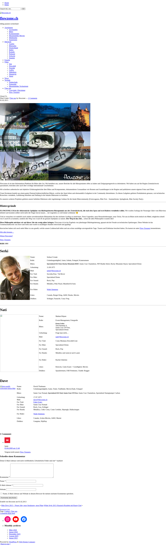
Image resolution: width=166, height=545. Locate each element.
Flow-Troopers (145, 228)
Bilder (7, 5)
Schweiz (12, 56)
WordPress (13, 542)
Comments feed (7, 513)
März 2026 (13, 530)
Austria (11, 44)
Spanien (12, 58)
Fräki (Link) (37, 402)
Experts (7, 60)
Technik (7, 80)
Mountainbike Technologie (18, 86)
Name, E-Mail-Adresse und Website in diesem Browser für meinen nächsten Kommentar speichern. (38, 494)
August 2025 (13, 536)
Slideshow (12, 72)
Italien (11, 50)
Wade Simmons (52, 289)
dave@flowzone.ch (40, 400)
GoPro (11, 70)
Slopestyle (12, 74)
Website (3, 489)
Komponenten (14, 34)
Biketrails (8, 42)
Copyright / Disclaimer (17, 90)
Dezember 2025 (14, 534)
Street (11, 76)
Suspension (13, 40)
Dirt (10, 64)
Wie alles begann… (7, 232)
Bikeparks (12, 46)
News (7, 78)
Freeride (12, 68)
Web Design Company (27, 542)
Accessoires (13, 30)
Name (3, 481)
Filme (7, 62)
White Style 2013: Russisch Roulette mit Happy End (62, 505)
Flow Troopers (14, 92)
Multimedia (13, 38)
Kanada (12, 52)
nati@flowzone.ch (62, 337)
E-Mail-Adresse (6, 485)
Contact (7, 511)
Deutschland (13, 48)
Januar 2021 (13, 538)
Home (7, 3)
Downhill (12, 66)
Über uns (8, 88)
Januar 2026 (13, 532)
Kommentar (5, 477)
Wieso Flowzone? (6, 236)
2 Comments (32, 98)
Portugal (12, 54)
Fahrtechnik (13, 82)
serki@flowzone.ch (54, 271)
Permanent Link (5, 509)
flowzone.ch (9, 18)
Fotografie (12, 84)
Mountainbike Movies (17, 36)
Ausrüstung (9, 28)
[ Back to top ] (5, 544)
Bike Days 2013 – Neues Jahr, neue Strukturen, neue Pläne (22, 505)
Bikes (11, 32)
